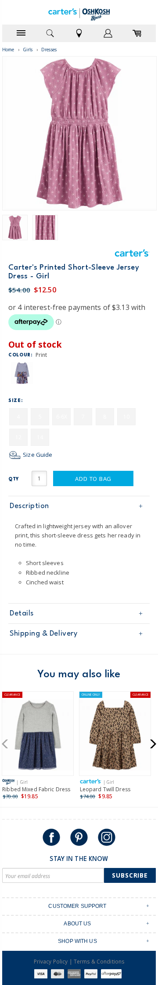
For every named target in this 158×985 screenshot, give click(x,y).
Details (22, 613)
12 (18, 437)
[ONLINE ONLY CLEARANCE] (115, 737)
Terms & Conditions (99, 961)
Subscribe (130, 875)
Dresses (49, 49)
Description (29, 506)
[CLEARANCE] (37, 737)
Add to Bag (93, 479)
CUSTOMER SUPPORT (77, 906)
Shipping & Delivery (43, 633)
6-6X (62, 416)
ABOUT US (77, 924)
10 (126, 416)
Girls (28, 49)
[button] (8, 744)
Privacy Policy (51, 961)
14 (40, 437)
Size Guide (37, 455)
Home (8, 49)
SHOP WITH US (77, 941)
